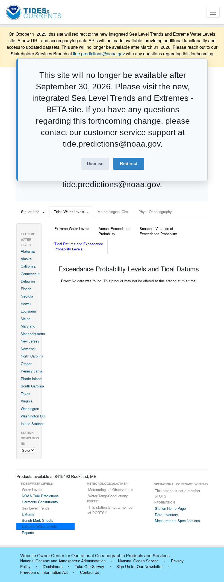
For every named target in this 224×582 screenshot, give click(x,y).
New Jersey (30, 341)
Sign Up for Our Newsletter (139, 566)
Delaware (28, 281)
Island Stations (33, 423)
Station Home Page (170, 508)
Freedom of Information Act (44, 572)
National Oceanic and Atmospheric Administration (63, 560)
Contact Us (89, 572)
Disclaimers (53, 566)
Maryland (28, 326)
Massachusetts (33, 333)
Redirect (128, 163)
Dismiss (95, 163)
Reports (28, 532)
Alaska (26, 258)
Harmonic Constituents (40, 501)
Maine (25, 318)
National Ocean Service (138, 560)
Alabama (28, 251)
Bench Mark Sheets (37, 520)
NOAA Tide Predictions (40, 495)
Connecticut (30, 273)
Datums (28, 514)
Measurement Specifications (177, 520)
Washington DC (33, 416)
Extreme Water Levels (39, 526)
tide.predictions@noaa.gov (99, 53)
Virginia (27, 401)
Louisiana (28, 311)
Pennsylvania (31, 371)
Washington (30, 408)
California (28, 266)
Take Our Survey (89, 566)
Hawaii (26, 303)
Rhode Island (31, 378)
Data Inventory (166, 514)
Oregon (26, 363)
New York (28, 348)
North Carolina (32, 356)
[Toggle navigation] (213, 12)
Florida (26, 288)
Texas (25, 393)
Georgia (27, 296)
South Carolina (32, 386)
